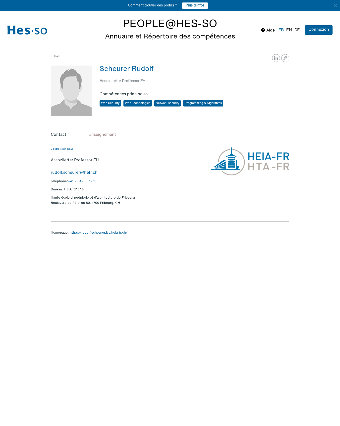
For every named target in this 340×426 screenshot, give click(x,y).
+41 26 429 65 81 (81, 181)
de (297, 30)
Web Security (110, 103)
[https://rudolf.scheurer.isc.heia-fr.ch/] (285, 58)
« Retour (58, 56)
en (289, 30)
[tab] (66, 135)
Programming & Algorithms (203, 103)
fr (281, 30)
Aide (270, 31)
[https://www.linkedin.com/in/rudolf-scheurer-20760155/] (276, 58)
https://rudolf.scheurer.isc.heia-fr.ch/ (98, 232)
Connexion (318, 30)
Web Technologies (137, 103)
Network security (167, 103)
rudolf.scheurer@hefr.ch (74, 173)
